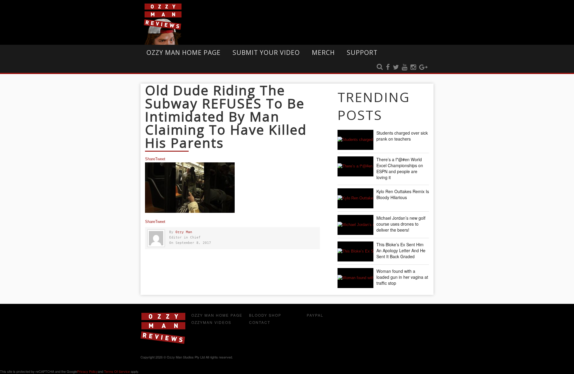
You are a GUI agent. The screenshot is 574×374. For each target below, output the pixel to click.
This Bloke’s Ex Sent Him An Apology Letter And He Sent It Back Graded (400, 250)
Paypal (315, 315)
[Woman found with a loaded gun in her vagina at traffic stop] (355, 278)
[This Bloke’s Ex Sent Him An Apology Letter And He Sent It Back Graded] (355, 251)
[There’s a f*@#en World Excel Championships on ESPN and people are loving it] (355, 166)
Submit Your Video (266, 52)
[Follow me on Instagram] (413, 67)
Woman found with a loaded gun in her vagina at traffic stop (402, 277)
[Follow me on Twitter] (395, 67)
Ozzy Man (183, 232)
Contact (259, 322)
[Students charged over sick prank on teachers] (355, 140)
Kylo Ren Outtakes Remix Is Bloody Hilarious (402, 194)
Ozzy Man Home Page (183, 52)
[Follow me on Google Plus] (423, 67)
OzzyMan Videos (211, 322)
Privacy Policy (87, 371)
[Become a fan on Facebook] (387, 67)
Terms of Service (117, 371)
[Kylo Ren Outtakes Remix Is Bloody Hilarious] (355, 198)
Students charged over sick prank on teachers (402, 136)
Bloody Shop (265, 315)
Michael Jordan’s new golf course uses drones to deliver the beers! (400, 224)
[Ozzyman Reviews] (163, 343)
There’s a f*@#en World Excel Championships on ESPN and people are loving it (399, 168)
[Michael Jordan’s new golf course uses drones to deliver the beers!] (355, 225)
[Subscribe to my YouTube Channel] (404, 67)
